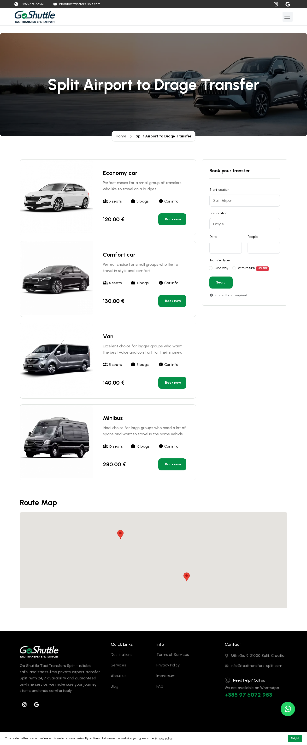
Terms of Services (172, 654)
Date (213, 237)
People (253, 237)
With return (246, 268)
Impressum (166, 675)
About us (118, 675)
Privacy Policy (168, 665)
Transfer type (219, 260)
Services (118, 665)
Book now (173, 219)
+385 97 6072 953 (248, 694)
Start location (219, 190)
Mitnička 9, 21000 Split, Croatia (257, 655)
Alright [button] (294, 738)
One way (221, 268)
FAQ (160, 686)
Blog (114, 686)
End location (218, 213)
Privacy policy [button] (163, 738)
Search (221, 282)
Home (121, 136)
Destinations (121, 654)
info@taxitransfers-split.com (256, 665)
